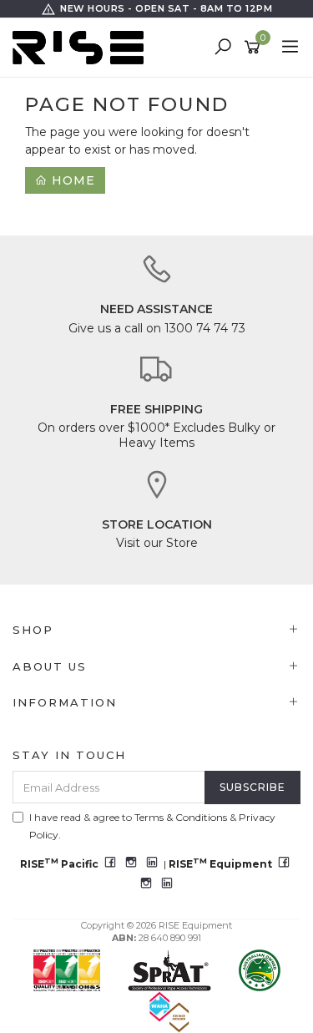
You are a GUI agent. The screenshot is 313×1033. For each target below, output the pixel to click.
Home (71, 180)
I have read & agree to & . (152, 826)
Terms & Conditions (180, 817)
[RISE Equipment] (82, 46)
